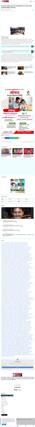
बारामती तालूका (21, 332)
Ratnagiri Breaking (4, 293)
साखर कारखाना (9, 351)
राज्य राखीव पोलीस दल (12, 342)
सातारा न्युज (28, 351)
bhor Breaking (10, 253)
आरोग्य (7, 309)
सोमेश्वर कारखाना (4, 354)
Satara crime (17, 296)
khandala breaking (18, 269)
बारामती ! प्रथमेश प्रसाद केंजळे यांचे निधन (10, 221)
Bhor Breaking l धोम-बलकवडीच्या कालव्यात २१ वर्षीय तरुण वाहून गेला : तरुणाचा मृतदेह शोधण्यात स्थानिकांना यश (28, 155)
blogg (21, 254)
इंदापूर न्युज (7, 311)
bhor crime (20, 253)
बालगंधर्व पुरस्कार (10, 333)
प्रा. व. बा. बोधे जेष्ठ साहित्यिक (12, 330)
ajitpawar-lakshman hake (5, 244)
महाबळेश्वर (10, 336)
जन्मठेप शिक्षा (15, 318)
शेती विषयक (29, 348)
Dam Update (15, 259)
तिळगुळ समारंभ (8, 324)
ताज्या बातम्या (3, 324)
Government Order (11, 263)
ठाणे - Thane (4, 400)
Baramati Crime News (22, 248)
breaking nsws (11, 257)
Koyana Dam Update (16, 272)
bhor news (28, 253)
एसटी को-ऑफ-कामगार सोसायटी (6, 314)
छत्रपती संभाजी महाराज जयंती (21, 317)
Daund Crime (30, 259)
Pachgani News (15, 278)
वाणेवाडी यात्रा (15, 345)
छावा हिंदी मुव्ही (10, 318)
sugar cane (10, 300)
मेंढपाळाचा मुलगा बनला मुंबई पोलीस (17, 339)
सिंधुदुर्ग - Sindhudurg (5, 404)
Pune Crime (28, 284)
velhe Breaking (28, 303)
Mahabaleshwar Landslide (5, 275)
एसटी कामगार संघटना (25, 312)
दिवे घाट (12, 324)
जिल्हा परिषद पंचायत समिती (5, 321)
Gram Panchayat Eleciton (19, 263)
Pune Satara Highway (5, 287)
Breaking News (5, 4)
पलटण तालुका (12, 327)
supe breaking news (9, 302)
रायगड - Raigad (4, 401)
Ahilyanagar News (24, 242)
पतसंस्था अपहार (3, 327)
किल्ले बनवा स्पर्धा (16, 314)
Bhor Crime (24, 253)
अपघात (16, 306)
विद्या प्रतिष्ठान (20, 345)
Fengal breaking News (22, 260)
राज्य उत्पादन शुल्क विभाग (5, 342)
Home (2, 4)
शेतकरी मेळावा (14, 348)
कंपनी (12, 314)
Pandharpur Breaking (22, 278)
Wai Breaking (21, 305)
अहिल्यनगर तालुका (26, 306)
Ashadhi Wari (25, 244)
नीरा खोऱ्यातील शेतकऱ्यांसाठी (21, 326)
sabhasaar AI (20, 293)
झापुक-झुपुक (7, 323)
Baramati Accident (4, 247)
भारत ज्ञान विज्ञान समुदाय (18, 333)
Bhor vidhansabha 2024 (15, 254)
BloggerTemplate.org (25, 423)
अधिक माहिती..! (5, 422)
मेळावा (23, 339)
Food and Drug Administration (6, 262)
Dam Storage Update (9, 259)
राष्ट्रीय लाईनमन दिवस (18, 342)
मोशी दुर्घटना (31, 339)
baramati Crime (4, 248)
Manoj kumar (19, 275)
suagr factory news (4, 300)
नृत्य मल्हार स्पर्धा (28, 326)
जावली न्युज (3, 320)
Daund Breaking (25, 259)
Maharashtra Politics (13, 275)
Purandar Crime (4, 290)
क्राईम (7, 315)
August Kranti (12, 245)
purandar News (10, 290)
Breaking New (9, 256)
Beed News (21, 251)
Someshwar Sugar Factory (5, 299)
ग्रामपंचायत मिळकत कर (5, 317)
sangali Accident (26, 293)
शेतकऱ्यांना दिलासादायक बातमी (21, 348)
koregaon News (9, 272)
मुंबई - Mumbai (4, 398)
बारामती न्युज (26, 332)
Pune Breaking (15, 284)
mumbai (28, 275)
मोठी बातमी (27, 339)
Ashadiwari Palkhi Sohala (5, 245)
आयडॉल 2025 (3, 309)
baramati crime (28, 247)
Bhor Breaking (16, 253)
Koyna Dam (21, 272)
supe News (19, 302)
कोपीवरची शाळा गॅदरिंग (29, 314)
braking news (25, 254)
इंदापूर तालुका (3, 311)
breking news (20, 257)
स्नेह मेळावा (26, 354)
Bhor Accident (26, 251)
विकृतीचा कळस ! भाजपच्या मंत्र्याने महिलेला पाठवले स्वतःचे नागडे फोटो (17, 46)
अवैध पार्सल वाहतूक (20, 306)
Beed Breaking (10, 251)
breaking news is (19, 256)
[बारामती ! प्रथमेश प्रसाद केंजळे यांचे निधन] (17, 213)
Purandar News (15, 290)
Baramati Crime (15, 248)
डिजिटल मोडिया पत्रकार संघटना (22, 323)
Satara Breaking (11, 296)
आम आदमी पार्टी (30, 308)
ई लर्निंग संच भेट (12, 311)
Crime (31, 257)
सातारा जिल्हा (23, 351)
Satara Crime (22, 296)
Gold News (25, 262)
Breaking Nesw (4, 256)
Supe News (23, 302)
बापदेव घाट (29, 330)
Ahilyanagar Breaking (18, 242)
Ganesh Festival (20, 262)
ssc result (12, 299)
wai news (29, 305)
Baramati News (4, 250)
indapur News (9, 266)
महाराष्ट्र (19, 336)
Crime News (3, 259)
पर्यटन (3, 408)
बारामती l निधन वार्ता (11, 332)
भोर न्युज (17, 335)
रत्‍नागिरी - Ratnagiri (5, 402)
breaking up (15, 257)
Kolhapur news (4, 272)
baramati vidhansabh (18, 250)
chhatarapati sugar (26, 257)
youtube (26, 201)
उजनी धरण (16, 311)
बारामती (7, 332)
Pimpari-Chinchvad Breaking (23, 281)
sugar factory (15, 300)
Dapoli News (20, 259)
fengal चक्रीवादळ (28, 260)
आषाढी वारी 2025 (24, 309)
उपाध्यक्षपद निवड (26, 311)
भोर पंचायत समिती (21, 335)
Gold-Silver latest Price (5, 263)
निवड (16, 326)
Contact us (18, 421)
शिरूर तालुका (3, 348)
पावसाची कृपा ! (21, 327)
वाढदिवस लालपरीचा (10, 345)
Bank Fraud (21, 245)
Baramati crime (10, 248)
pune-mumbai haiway (19, 287)
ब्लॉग (13, 333)
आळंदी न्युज (15, 309)
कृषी (2, 407)
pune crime (20, 284)
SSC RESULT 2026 (22, 299)
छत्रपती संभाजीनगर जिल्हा (29, 317)
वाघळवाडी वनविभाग (4, 345)
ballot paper (17, 245)
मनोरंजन (3, 411)
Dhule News (8, 260)
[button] (34, 1)
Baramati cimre (17, 247)
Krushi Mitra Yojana (27, 272)
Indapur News (14, 266)
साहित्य (31, 351)
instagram (10, 201)
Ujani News (9, 303)
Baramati (25, 245)
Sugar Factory (20, 300)
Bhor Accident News (4, 253)
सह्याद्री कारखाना (4, 351)
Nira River (11, 278)
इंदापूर (28, 309)
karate (3, 269)
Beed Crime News (16, 251)
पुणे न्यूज (6, 329)
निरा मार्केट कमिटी (12, 326)
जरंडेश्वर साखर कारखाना (20, 318)
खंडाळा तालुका (19, 315)
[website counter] (7, 396)
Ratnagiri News (10, 293)
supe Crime (14, 302)
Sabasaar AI (15, 293)
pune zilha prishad (11, 287)
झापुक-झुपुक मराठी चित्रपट (14, 323)
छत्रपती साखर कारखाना (4, 318)
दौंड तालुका (15, 324)
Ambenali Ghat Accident (13, 244)
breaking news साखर (4, 257)
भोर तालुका (8, 335)
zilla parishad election (11, 306)
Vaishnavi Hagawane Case (20, 303)
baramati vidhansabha (25, 250)
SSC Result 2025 (16, 299)
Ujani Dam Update (4, 303)
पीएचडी (25, 327)
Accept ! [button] (4, 424)
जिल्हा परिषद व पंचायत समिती (13, 321)
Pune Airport (10, 284)
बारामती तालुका (17, 332)
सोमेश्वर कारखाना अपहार (10, 354)
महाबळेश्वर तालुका (15, 336)
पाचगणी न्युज (16, 327)
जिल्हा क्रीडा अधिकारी (22, 320)
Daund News (3, 260)
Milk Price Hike (24, 275)
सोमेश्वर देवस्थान (16, 354)
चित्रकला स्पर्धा (15, 317)
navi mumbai (4, 278)
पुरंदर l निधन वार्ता (19, 329)
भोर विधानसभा (31, 335)
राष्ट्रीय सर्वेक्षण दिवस (24, 342)
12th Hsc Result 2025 (7, 242)
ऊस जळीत (14, 312)
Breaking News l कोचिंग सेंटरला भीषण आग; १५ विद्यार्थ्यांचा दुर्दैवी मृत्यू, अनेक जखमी (6, 155)
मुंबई (2, 339)
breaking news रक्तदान (26, 256)
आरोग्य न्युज (10, 309)
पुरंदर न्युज (28, 329)
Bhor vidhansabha (8, 254)
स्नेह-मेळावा (30, 354)
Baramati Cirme (23, 247)
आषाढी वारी (19, 309)
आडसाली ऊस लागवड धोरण (23, 308)
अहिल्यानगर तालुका (4, 308)
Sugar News (3, 302)
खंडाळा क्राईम (15, 315)
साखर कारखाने (13, 351)
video (7, 305)
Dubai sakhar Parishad (14, 260)
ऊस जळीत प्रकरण (19, 312)
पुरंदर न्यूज (3, 330)
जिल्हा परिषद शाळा (20, 321)
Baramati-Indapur (4, 251)
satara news (27, 296)
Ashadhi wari (20, 244)
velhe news (3, 305)
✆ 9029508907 (29, 419)
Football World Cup (14, 262)
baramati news (28, 248)
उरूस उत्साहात (10, 312)
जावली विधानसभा (8, 320)
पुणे (27, 327)
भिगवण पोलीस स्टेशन (25, 333)
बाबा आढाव (3, 332)
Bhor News (3, 254)
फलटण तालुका (24, 330)
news (7, 278)
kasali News (6, 269)
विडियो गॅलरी (3, 412)
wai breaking (16, 305)
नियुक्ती (29, 324)
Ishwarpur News (19, 266)
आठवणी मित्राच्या (10, 308)
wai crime (25, 305)
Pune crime (24, 284)
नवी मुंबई (19, 324)
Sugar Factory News (26, 300)
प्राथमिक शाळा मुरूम (19, 330)
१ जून (2, 242)
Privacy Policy (23, 421)
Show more (32, 146)
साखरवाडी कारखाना (18, 351)
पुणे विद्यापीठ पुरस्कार (11, 329)
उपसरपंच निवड (21, 311)
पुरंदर (15, 329)
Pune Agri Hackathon (5, 284)
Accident (12, 242)
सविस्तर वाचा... (14, 379)
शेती (26, 348)
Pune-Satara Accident (26, 287)
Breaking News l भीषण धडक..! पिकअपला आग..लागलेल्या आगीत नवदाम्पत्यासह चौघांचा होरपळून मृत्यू (17, 155)
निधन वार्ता (25, 324)
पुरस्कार (7, 330)
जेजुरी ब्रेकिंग (29, 321)
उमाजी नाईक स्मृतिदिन (4, 312)
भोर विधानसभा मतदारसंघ (5, 336)
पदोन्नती (8, 327)
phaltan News (4, 281)
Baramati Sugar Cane (10, 250)
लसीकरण (29, 342)
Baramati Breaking (11, 247)
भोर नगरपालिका (13, 335)
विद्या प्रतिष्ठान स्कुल (25, 345)
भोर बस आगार (26, 335)
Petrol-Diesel (27, 278)
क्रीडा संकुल (10, 315)
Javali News (28, 266)
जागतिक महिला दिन (26, 318)
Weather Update (4, 306)
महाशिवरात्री (29, 336)
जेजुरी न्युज (25, 321)
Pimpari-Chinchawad (15, 281)
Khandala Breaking (25, 269)
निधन (22, 324)
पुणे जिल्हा (30, 327)
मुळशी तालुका (10, 339)
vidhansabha (11, 305)
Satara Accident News (5, 296)
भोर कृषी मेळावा (4, 335)
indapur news (4, 266)
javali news (24, 266)
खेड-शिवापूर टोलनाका (25, 315)
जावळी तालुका (13, 320)
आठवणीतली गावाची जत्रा (16, 308)
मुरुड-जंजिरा (5, 339)
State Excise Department (29, 299)
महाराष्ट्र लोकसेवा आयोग (24, 336)
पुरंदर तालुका (24, 329)
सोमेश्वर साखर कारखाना (21, 354)
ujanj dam (13, 303)
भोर (29, 333)
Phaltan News (9, 281)
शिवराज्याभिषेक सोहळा (9, 348)
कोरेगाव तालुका (4, 315)
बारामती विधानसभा (4, 333)
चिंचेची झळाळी (10, 317)
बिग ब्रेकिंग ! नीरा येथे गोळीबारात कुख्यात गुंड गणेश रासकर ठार (11, 230)
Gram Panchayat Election (27, 263)
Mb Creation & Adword (23, 419)
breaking (29, 254)
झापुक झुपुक (3, 323)
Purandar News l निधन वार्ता (22, 290)
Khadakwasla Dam (12, 269)
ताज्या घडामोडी (28, 323)
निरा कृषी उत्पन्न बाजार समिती (5, 326)
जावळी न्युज (17, 320)
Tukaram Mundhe (28, 302)
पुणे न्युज (3, 329)
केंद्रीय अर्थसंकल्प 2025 (22, 314)
